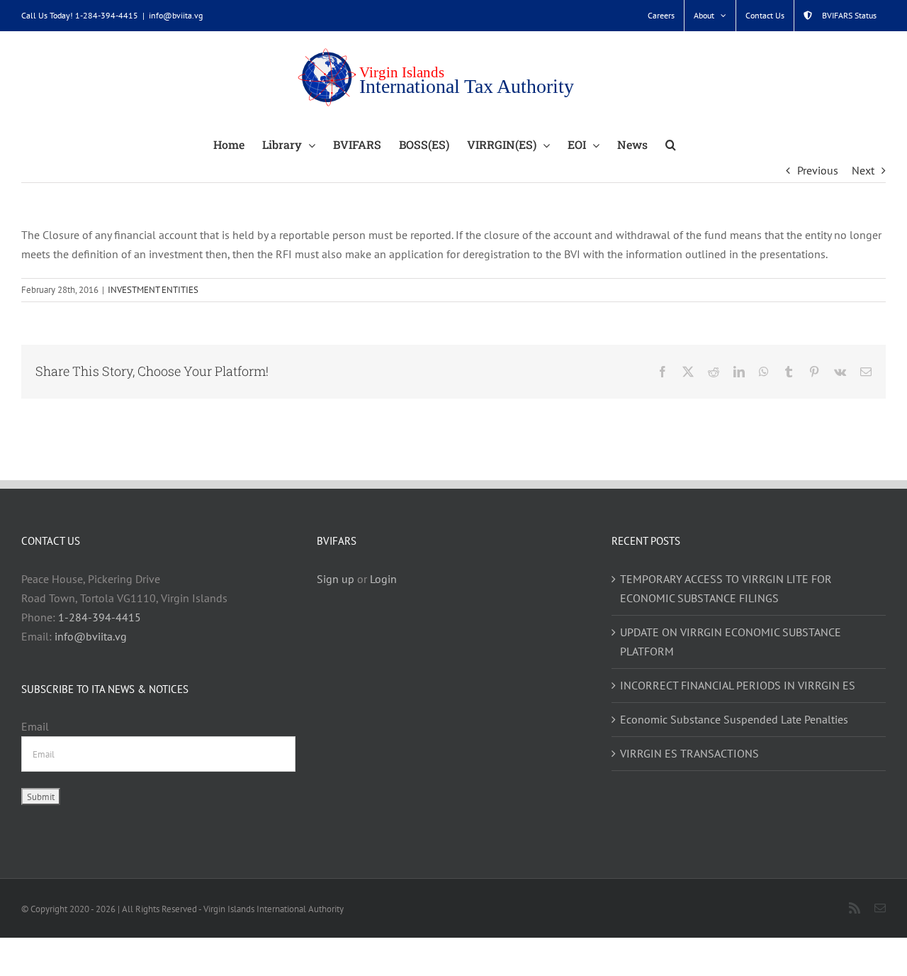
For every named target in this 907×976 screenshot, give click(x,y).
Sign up (335, 579)
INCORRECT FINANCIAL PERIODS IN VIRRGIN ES (737, 685)
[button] (670, 144)
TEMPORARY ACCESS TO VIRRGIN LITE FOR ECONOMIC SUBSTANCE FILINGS (726, 588)
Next (863, 170)
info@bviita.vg (176, 15)
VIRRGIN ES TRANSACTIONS (689, 753)
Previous (817, 170)
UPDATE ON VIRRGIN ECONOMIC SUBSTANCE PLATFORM (730, 641)
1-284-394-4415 (99, 617)
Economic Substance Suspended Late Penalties (734, 719)
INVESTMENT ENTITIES (153, 290)
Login (383, 579)
